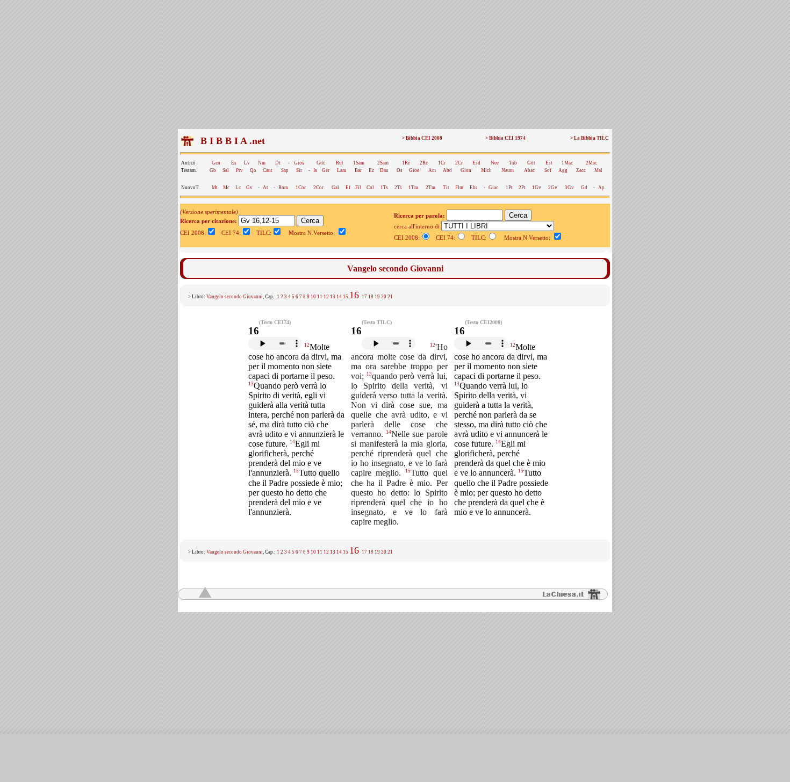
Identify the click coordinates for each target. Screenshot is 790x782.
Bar (358, 170)
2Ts (398, 187)
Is (315, 170)
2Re (424, 163)
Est (548, 163)
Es (233, 163)
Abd (447, 170)
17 (364, 296)
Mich (486, 170)
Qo (253, 170)
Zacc (581, 170)
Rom (283, 187)
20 (383, 296)
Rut (339, 163)
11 (319, 296)
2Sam (383, 163)
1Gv (536, 187)
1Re (406, 163)
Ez (371, 170)
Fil (358, 187)
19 (377, 296)
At (265, 187)
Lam (341, 170)
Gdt (531, 163)
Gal (335, 187)
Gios (299, 163)
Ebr (473, 187)
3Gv (569, 187)
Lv (247, 163)
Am (432, 170)
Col (370, 187)
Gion (466, 170)
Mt (215, 187)
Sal (225, 170)
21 (390, 296)
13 (332, 296)
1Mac (567, 163)
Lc (238, 187)
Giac (493, 187)
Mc (226, 187)
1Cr (442, 163)
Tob (513, 163)
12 (326, 296)
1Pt (509, 187)
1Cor (301, 187)
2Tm (430, 187)
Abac (529, 170)
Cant (267, 170)
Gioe (414, 170)
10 (313, 296)
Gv (249, 187)
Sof (547, 170)
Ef (348, 187)
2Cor (318, 187)
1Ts (384, 187)
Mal (598, 170)
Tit (446, 187)
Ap (601, 187)
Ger (325, 170)
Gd (584, 187)
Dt (278, 163)
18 (371, 296)
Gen (216, 163)
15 (345, 296)
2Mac (591, 163)
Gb (213, 170)
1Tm (413, 187)
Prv (239, 170)
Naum (507, 170)
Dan (384, 170)
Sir (299, 170)
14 (339, 296)
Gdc (321, 163)
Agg (563, 170)
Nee (495, 163)
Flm (459, 187)
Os (400, 170)
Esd (476, 163)
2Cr (459, 163)
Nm (261, 163)
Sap (285, 170)
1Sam (358, 163)
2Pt (522, 187)
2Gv (552, 187)
